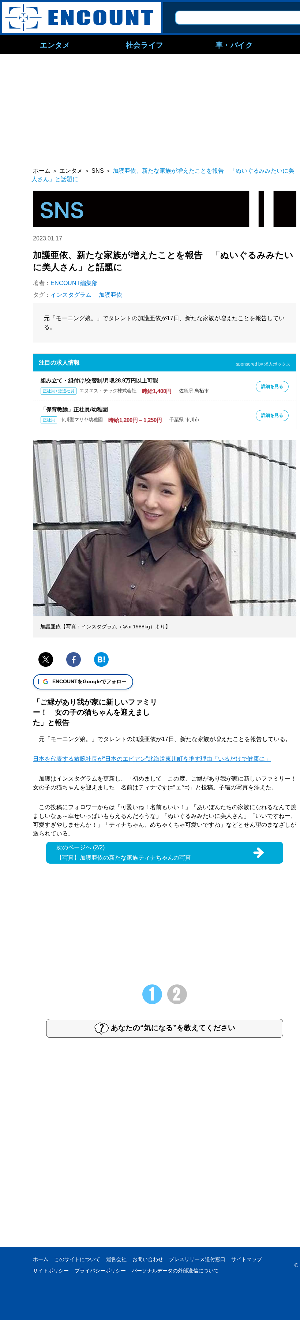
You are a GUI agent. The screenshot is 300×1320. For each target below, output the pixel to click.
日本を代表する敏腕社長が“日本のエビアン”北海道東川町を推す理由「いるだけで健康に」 (152, 759)
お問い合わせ (147, 1259)
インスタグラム (70, 295)
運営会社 (116, 1259)
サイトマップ (246, 1259)
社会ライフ (145, 44)
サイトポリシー (51, 1270)
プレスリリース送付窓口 (197, 1259)
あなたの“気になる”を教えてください (173, 1028)
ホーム (40, 1259)
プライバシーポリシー (100, 1270)
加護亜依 (110, 295)
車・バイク (234, 44)
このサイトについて (77, 1259)
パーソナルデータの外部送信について (175, 1270)
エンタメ (55, 44)
